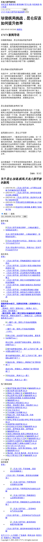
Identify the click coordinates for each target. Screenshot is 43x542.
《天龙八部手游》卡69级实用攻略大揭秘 (22, 290)
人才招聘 (14, 535)
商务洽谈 (31, 535)
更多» (3, 223)
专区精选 (35, 4)
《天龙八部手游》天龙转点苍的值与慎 (21, 270)
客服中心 (7, 538)
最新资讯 (12, 4)
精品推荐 (21, 12)
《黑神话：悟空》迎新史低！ (13, 308)
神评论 (19, 29)
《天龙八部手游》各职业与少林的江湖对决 (23, 292)
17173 (3, 12)
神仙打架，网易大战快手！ (12, 316)
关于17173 (5, 535)
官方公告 (28, 4)
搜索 (25, 9)
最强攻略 (20, 4)
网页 (5, 214)
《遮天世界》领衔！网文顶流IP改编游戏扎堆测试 (21, 313)
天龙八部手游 (11, 12)
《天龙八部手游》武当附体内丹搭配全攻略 (23, 273)
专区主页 (4, 4)
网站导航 (16, 538)
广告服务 (22, 535)
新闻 (12, 214)
